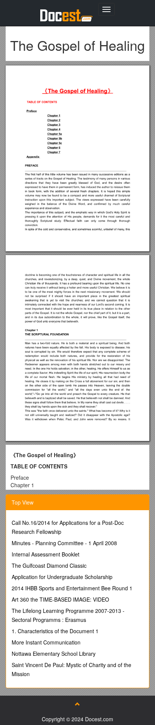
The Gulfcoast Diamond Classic (49, 565)
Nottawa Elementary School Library (54, 653)
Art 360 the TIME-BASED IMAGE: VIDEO (60, 599)
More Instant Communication (46, 642)
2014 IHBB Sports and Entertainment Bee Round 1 (72, 588)
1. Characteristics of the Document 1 (55, 631)
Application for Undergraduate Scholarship (62, 577)
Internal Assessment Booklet (45, 554)
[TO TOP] (77, 704)
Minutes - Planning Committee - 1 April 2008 (64, 543)
